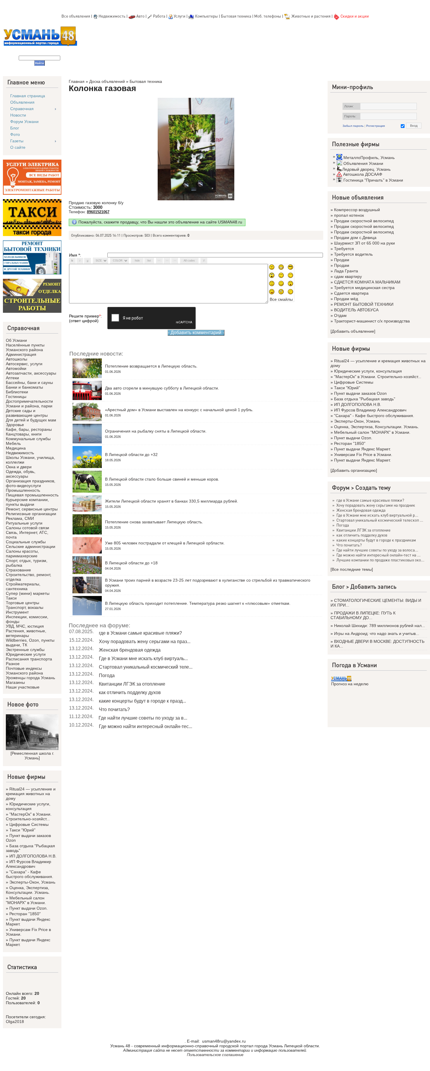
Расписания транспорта (29, 659)
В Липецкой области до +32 (131, 454)
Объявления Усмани (363, 163)
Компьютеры (206, 15)
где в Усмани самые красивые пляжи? (140, 633)
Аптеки (12, 377)
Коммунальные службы (28, 438)
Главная (77, 81)
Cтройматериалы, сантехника (23, 586)
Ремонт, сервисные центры (32, 509)
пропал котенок (349, 215)
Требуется (344, 248)
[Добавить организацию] (354, 470)
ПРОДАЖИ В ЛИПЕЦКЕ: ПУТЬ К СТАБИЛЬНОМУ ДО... (363, 615)
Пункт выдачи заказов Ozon (360, 393)
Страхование (18, 570)
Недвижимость (112, 15)
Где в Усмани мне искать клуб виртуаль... (143, 658)
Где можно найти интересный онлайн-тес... (145, 726)
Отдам (340, 315)
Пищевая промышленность (32, 495)
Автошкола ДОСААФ (362, 174)
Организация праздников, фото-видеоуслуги (30, 483)
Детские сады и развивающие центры (27, 413)
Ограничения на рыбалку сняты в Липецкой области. (156, 431)
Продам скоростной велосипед (364, 220)
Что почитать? (114, 709)
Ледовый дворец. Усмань (366, 169)
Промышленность (23, 490)
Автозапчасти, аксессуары (31, 373)
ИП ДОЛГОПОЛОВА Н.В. (32, 856)
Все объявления (75, 15)
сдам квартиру (348, 276)
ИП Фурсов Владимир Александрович (28, 864)
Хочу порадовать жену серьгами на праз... (144, 641)
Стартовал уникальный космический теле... (145, 667)
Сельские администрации (30, 546)
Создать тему (373, 487)
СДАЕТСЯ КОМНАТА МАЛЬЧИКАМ (367, 282)
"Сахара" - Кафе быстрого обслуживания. (29, 874)
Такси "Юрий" (22, 830)
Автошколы (16, 359)
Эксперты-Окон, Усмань (32, 882)
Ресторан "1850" (25, 913)
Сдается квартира (351, 293)
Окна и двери (19, 466)
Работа (159, 15)
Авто (140, 15)
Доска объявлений (107, 81)
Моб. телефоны (267, 15)
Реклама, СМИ (20, 518)
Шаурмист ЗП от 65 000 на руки (364, 243)
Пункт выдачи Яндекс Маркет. (362, 449)
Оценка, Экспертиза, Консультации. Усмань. (28, 890)
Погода (107, 675)
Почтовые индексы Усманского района (24, 670)
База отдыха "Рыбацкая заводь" (364, 399)
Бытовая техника (236, 15)
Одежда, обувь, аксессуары (20, 474)
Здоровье (15, 424)
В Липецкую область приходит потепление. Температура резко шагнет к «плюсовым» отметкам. (197, 603)
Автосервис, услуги (24, 363)
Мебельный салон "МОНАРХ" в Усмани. (26, 900)
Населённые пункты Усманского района (25, 347)
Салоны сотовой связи (27, 527)
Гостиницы (16, 396)
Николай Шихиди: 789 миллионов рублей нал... (379, 625)
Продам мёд (346, 298)
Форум (341, 487)
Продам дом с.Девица (355, 237)
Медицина (16, 448)
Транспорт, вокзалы (24, 607)
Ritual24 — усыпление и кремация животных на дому (31, 794)
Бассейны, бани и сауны (29, 382)
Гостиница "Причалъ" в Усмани (373, 180)
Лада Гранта (346, 271)
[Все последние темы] (352, 569)
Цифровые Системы (29, 824)
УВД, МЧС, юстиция (25, 626)
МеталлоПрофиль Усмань (369, 157)
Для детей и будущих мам (31, 420)
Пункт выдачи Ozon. (28, 908)
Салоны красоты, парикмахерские (22, 553)
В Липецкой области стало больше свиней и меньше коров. (162, 479)
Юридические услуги (26, 654)
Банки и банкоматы (24, 387)
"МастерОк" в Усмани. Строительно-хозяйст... (28, 816)
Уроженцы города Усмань (30, 677)
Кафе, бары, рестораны (29, 429)
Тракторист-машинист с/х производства (372, 321)
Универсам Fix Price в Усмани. (363, 454)
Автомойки (16, 368)
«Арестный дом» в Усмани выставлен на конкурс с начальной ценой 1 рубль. (179, 409)
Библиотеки (17, 392)
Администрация (21, 354)
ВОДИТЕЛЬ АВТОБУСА (356, 310)
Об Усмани (16, 340)
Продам (341, 259)
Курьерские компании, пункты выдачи (27, 502)
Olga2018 (15, 1021)
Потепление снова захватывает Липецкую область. (154, 522)
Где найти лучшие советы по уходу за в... (143, 717)
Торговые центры (22, 602)
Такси (11, 598)
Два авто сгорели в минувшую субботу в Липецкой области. (162, 388)
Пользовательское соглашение (215, 1055)
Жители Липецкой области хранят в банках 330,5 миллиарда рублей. (171, 501)
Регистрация (375, 125)
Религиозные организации (31, 513)
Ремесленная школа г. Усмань (33, 755)
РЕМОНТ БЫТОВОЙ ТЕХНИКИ (363, 304)
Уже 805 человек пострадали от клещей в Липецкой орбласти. (165, 543)
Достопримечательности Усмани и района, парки (29, 403)
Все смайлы (281, 299)
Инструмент (17, 612)
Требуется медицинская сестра (364, 287)
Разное (13, 663)
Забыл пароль (353, 125)
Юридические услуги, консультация (28, 806)
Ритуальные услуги (24, 523)
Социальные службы (26, 541)
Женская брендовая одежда (130, 650)
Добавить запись (373, 586)
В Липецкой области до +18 (131, 563)
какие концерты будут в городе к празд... (142, 700)
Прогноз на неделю (350, 683)
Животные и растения (311, 15)
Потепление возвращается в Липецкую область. (151, 366)
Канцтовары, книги (24, 434)
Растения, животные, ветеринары (26, 633)
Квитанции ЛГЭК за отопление (132, 683)
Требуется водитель (353, 254)
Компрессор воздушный (357, 209)
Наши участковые (22, 687)
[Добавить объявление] (353, 331)
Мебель (13, 443)
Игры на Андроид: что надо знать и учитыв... (376, 633)
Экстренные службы (25, 649)
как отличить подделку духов (130, 692)
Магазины (15, 682)
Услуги (180, 15)
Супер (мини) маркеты (27, 593)
